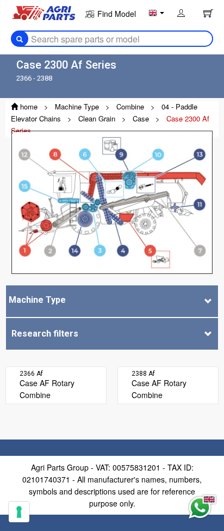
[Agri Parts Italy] (43, 12)
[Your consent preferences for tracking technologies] (19, 512)
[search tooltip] (19, 38)
